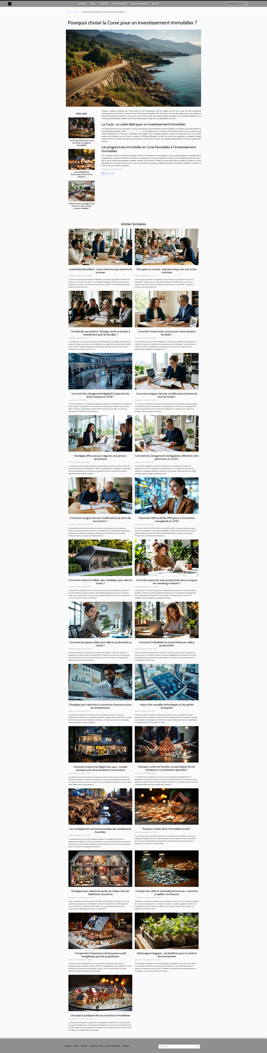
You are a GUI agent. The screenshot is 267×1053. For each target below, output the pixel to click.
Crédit (93, 4)
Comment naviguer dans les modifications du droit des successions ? (100, 519)
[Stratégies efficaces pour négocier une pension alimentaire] (100, 433)
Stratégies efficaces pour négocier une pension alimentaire (100, 457)
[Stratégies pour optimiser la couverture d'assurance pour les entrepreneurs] (100, 682)
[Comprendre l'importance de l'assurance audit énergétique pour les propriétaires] (100, 931)
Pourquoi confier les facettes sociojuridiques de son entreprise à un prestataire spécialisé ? (166, 768)
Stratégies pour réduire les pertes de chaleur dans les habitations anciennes (100, 892)
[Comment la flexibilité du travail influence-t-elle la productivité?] (167, 620)
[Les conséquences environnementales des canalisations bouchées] (100, 806)
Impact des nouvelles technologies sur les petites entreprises (167, 706)
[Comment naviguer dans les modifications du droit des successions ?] (100, 495)
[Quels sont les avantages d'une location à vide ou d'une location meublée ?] (81, 191)
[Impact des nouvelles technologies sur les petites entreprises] (167, 682)
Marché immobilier (139, 4)
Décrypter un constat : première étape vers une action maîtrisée (166, 271)
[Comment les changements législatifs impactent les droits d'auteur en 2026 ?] (100, 371)
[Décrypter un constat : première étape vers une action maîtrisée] (167, 247)
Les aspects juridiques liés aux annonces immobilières (100, 1015)
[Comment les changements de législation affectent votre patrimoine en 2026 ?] (167, 433)
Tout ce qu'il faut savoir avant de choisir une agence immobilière (81, 142)
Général (156, 4)
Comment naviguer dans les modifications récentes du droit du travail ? (166, 395)
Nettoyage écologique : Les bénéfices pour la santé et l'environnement (166, 955)
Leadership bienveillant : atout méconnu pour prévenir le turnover (100, 271)
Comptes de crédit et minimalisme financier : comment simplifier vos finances (166, 892)
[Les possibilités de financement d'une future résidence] (81, 159)
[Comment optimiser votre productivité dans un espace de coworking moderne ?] (167, 557)
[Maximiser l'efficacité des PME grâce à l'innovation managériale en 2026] (167, 495)
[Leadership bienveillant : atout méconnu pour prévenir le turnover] (100, 247)
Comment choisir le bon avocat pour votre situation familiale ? (167, 333)
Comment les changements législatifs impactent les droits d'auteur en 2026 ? (100, 395)
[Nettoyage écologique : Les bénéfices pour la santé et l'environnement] (167, 931)
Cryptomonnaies (119, 4)
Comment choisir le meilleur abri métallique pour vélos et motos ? (100, 582)
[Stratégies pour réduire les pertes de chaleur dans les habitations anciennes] (100, 868)
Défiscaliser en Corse (134, 131)
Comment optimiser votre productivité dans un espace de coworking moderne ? (166, 582)
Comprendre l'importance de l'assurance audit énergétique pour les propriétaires (100, 955)
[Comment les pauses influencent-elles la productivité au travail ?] (100, 620)
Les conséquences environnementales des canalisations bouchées (100, 830)
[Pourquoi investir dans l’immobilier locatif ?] (167, 806)
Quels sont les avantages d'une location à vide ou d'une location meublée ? (81, 206)
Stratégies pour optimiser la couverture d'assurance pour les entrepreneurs (100, 706)
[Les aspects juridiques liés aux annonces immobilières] (100, 993)
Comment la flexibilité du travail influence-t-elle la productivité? (167, 644)
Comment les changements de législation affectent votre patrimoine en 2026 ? (167, 457)
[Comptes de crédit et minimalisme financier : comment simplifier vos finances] (167, 868)
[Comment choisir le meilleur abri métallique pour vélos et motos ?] (100, 557)
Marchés (104, 4)
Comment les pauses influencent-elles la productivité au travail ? (100, 644)
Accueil (68, 12)
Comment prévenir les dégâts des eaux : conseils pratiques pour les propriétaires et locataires (100, 768)
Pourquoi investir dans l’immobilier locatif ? (167, 828)
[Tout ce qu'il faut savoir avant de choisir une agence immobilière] (81, 128)
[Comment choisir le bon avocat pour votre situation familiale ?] (167, 309)
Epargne (82, 4)
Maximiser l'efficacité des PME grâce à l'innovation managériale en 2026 (167, 519)
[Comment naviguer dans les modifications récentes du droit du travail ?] (167, 371)
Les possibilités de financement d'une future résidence (82, 174)
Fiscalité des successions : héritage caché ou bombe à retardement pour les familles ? (100, 333)
